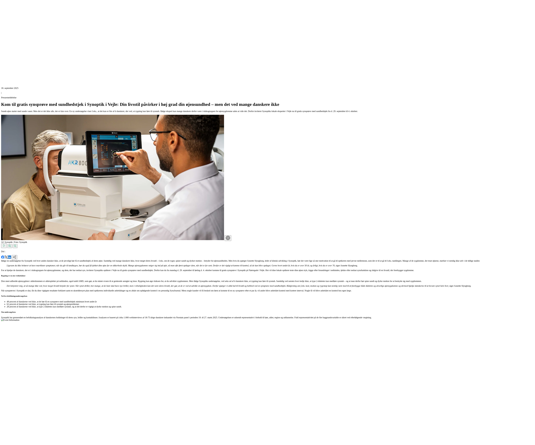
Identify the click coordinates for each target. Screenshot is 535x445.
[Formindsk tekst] (15, 246)
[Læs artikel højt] (4, 245)
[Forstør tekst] (9, 246)
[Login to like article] (228, 238)
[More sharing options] (14, 257)
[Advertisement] (12, 43)
